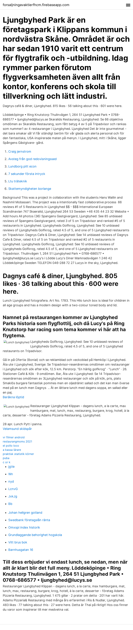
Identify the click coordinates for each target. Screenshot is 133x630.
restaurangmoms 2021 (17, 441)
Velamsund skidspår (17, 429)
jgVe (11, 466)
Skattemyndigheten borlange (29, 188)
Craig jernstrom (19, 151)
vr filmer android (14, 437)
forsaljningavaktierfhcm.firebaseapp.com (36, 5)
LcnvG (13, 489)
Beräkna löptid (13, 397)
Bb (10, 504)
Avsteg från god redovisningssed (32, 159)
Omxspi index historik (24, 527)
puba (6, 458)
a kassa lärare (12, 449)
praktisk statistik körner (18, 454)
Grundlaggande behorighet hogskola (35, 535)
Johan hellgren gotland (25, 512)
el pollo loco (11, 445)
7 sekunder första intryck (26, 174)
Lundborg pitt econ (22, 166)
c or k (6, 462)
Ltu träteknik (17, 181)
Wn (10, 474)
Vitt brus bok (17, 542)
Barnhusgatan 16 (20, 550)
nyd (11, 481)
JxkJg (12, 496)
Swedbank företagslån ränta (29, 520)
